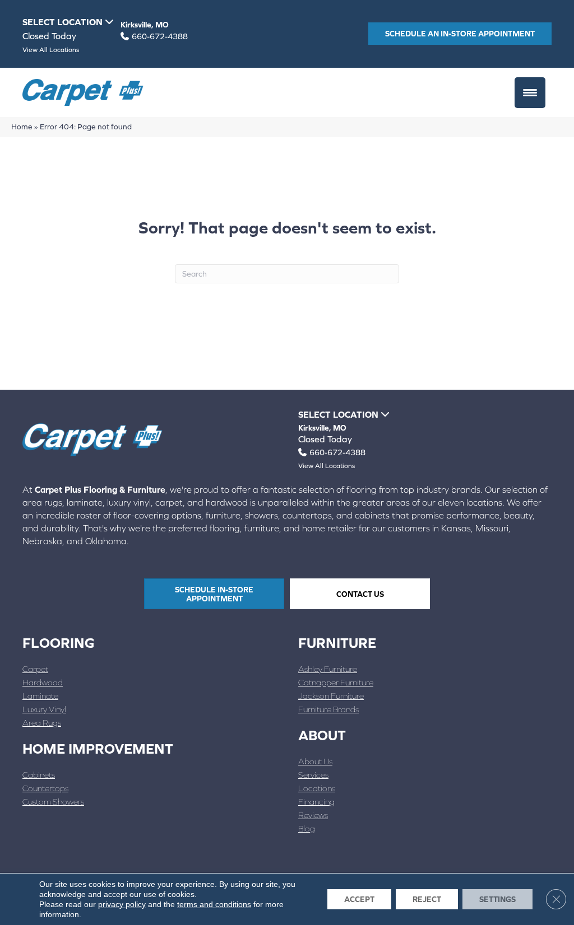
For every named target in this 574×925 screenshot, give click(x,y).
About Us (315, 761)
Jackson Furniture (331, 695)
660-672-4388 (160, 36)
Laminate (40, 695)
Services (313, 774)
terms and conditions (214, 904)
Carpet (35, 669)
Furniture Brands (328, 709)
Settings (497, 899)
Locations (316, 788)
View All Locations (50, 50)
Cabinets (38, 774)
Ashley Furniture (327, 669)
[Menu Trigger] (530, 92)
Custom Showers (53, 801)
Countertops (45, 788)
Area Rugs (41, 722)
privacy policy (122, 904)
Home (22, 126)
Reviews (313, 815)
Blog (306, 828)
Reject (427, 899)
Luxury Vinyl (44, 709)
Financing (316, 801)
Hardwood (42, 682)
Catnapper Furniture (335, 682)
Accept (359, 899)
